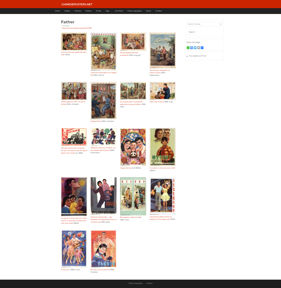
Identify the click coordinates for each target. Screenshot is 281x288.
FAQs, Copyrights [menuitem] (134, 11)
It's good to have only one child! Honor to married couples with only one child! (74, 220)
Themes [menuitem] (77, 11)
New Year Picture (157, 102)
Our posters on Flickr (197, 56)
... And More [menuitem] (118, 11)
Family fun (65, 270)
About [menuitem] (148, 11)
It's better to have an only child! (162, 168)
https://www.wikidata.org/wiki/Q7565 (77, 28)
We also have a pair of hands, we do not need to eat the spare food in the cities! (74, 150)
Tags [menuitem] (107, 11)
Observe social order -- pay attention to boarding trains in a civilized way (104, 219)
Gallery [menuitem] (67, 11)
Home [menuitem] (57, 11)
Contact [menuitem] (158, 11)
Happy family (96, 121)
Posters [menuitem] (88, 11)
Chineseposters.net (76, 4)
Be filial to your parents (100, 270)
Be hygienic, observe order (131, 217)
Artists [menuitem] (98, 11)
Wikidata (65, 26)
